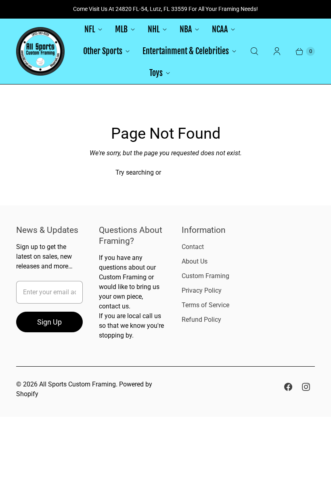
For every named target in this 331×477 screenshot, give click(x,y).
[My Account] (277, 51)
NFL (89, 29)
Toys (156, 73)
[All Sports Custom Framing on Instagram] (306, 387)
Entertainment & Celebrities (185, 51)
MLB (121, 29)
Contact (193, 247)
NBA (186, 29)
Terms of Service (205, 305)
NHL (153, 29)
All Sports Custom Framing (77, 384)
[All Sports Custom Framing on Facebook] (288, 387)
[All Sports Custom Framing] (40, 51)
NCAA (220, 29)
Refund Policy (201, 319)
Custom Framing (205, 276)
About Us (194, 261)
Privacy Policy (202, 290)
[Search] (254, 51)
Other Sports (102, 51)
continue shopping (189, 172)
